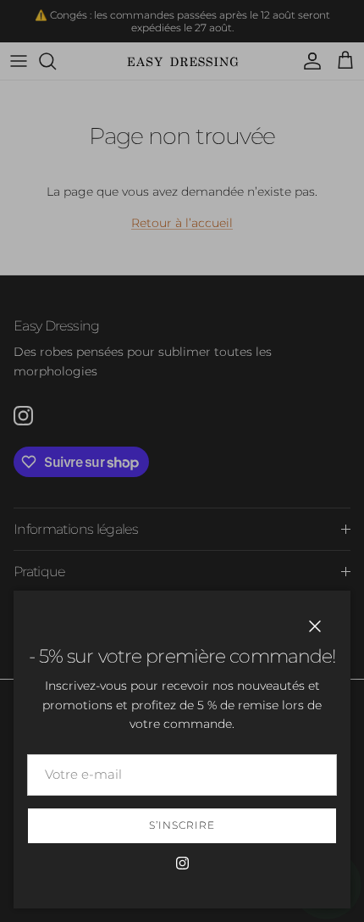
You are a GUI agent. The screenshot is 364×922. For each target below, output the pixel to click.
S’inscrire (182, 825)
